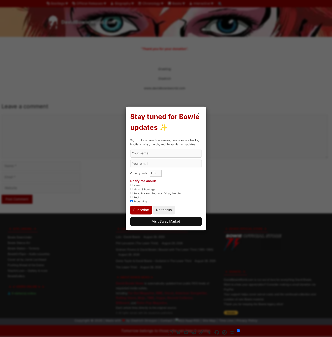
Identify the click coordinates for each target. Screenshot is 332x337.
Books (137, 197)
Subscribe (141, 210)
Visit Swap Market (166, 221)
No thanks (164, 210)
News (137, 185)
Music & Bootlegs (144, 189)
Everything (140, 201)
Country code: (139, 173)
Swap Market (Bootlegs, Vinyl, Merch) (157, 193)
